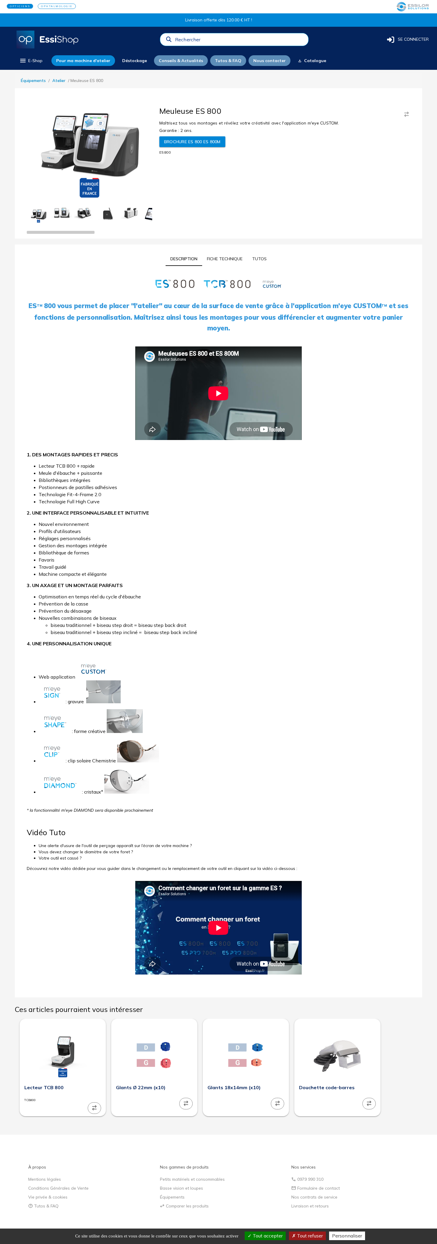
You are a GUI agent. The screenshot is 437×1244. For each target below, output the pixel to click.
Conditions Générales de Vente (58, 1188)
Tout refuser (309, 1236)
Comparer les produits (184, 1206)
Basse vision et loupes (181, 1188)
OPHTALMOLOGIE (57, 6)
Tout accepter (267, 1236)
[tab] (184, 259)
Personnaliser (347, 1236)
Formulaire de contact (315, 1188)
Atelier (58, 80)
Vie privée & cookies (47, 1197)
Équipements (33, 80)
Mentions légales (44, 1179)
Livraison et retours (310, 1206)
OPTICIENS (20, 6)
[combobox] (240, 41)
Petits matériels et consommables (192, 1179)
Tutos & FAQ (43, 1206)
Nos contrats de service (314, 1197)
